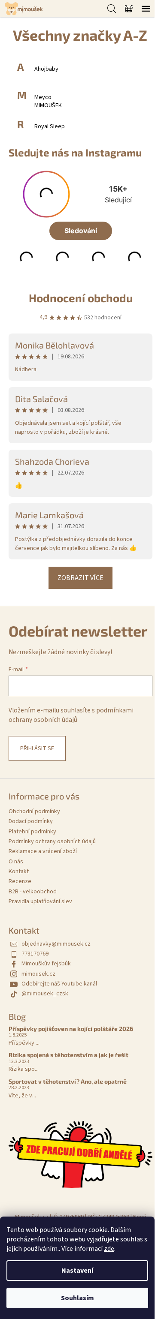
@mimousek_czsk (44, 993)
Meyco (43, 97)
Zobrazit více (80, 578)
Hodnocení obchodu (81, 297)
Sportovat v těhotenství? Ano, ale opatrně (68, 1081)
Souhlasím (77, 1298)
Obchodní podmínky (34, 811)
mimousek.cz (38, 974)
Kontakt (19, 871)
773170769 (35, 953)
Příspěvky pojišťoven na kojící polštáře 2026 (71, 1028)
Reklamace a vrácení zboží (43, 851)
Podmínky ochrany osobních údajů (52, 841)
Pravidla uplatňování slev (40, 901)
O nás (16, 861)
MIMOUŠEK (48, 106)
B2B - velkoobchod (33, 891)
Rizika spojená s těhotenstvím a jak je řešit (68, 1055)
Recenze (20, 881)
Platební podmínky (32, 831)
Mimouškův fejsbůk (46, 963)
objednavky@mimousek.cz (56, 944)
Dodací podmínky (31, 821)
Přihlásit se (37, 748)
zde (109, 1248)
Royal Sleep (49, 127)
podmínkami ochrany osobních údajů (71, 715)
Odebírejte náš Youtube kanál (59, 983)
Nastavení (77, 1270)
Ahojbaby (46, 69)
